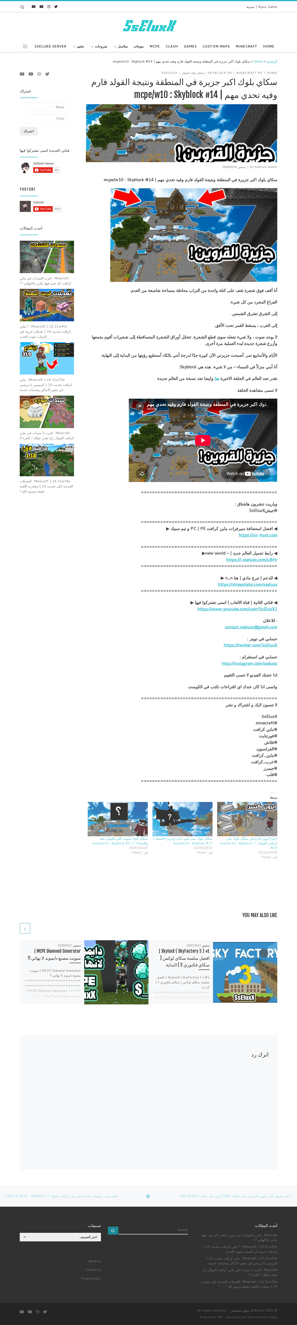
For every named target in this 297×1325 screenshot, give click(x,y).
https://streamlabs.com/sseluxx (247, 584)
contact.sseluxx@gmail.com (251, 627)
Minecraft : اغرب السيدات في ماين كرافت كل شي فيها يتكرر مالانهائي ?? (239, 1237)
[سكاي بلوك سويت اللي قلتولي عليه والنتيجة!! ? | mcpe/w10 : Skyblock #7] (118, 819)
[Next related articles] (25, 928)
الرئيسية (271, 61)
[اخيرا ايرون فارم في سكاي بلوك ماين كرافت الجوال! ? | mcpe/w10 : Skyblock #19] (247, 819)
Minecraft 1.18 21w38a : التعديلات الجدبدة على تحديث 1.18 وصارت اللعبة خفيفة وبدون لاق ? (239, 1284)
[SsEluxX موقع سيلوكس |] (148, 26)
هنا (217, 378)
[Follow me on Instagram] (48, 6)
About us (94, 1261)
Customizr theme (265, 1317)
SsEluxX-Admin (266, 167)
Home (258, 61)
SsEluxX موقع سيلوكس (247, 1310)
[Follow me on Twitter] (56, 6)
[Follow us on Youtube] (34, 6)
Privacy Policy (91, 1278)
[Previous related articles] (36, 928)
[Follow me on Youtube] (41, 6)
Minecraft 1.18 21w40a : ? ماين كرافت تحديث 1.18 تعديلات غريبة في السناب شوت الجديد (240, 1249)
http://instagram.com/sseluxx (249, 663)
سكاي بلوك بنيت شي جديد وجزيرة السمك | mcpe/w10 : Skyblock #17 (183, 840)
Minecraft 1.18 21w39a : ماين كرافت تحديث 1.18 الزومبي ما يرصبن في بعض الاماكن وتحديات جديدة (241, 1260)
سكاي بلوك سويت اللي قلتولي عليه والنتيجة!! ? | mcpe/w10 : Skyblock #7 (120, 840)
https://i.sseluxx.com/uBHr (251, 559)
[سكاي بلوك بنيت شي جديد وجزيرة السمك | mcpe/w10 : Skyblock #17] (182, 819)
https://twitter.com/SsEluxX (250, 645)
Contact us (93, 1269)
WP (220, 1317)
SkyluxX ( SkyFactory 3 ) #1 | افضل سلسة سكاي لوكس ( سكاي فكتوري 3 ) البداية (184, 957)
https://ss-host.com (258, 535)
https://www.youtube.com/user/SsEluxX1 (237, 609)
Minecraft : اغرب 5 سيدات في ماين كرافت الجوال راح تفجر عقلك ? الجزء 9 (240, 1272)
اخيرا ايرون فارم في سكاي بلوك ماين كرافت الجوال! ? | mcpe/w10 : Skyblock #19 (248, 843)
